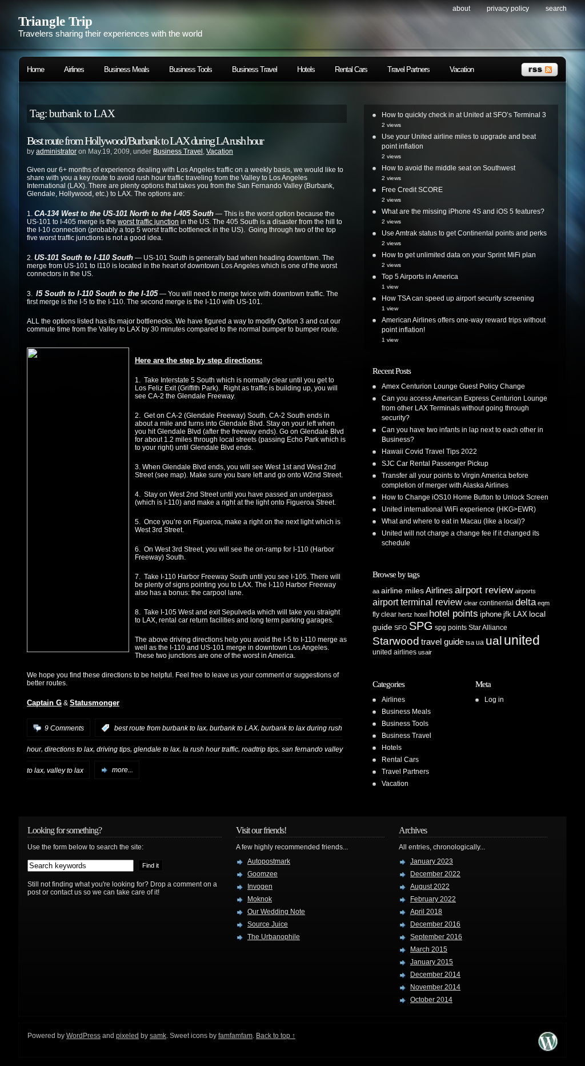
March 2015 (428, 949)
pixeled (127, 1036)
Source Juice (267, 924)
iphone (491, 614)
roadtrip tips (260, 749)
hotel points (453, 613)
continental (496, 603)
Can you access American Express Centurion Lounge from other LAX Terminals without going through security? (464, 408)
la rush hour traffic (210, 749)
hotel (420, 614)
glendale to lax (156, 749)
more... (122, 770)
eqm (544, 603)
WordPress (83, 1036)
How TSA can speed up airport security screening (458, 298)
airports (525, 591)
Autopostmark (268, 861)
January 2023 (431, 861)
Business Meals (126, 69)
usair (425, 652)
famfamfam (235, 1036)
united (522, 640)
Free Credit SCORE (412, 190)
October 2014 (431, 1000)
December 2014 (435, 975)
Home (35, 69)
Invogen (260, 887)
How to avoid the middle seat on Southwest (448, 168)
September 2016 (436, 937)
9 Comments (64, 728)
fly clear (384, 614)
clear (471, 603)
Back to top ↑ (275, 1036)
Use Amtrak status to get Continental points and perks (464, 233)
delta (525, 602)
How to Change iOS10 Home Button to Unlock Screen (465, 497)
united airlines (394, 652)
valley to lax (65, 770)
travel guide (442, 641)
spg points (451, 628)
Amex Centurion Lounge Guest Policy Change (453, 386)
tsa (470, 642)
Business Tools (190, 69)
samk (158, 1036)
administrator (56, 151)
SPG (421, 626)
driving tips (113, 749)
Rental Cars (351, 69)
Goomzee (262, 874)
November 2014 (435, 987)
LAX (520, 614)
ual (494, 640)
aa (375, 591)
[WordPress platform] (548, 1048)
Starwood (395, 641)
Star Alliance (487, 628)
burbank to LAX (234, 728)
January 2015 (431, 962)
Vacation (462, 69)
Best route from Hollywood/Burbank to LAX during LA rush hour (145, 140)
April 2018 (426, 912)
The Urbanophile (273, 937)
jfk (507, 614)
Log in (494, 700)
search (556, 9)
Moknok (259, 899)
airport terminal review (417, 602)
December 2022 (435, 874)
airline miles (402, 590)
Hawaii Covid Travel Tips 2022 (429, 452)
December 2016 (435, 924)
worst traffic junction (148, 222)
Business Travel (254, 69)
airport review (484, 590)
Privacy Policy (508, 9)
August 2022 (430, 887)
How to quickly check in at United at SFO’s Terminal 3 (464, 115)
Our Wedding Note (276, 912)
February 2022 (433, 899)
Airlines (74, 69)
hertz (405, 614)
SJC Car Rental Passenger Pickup (435, 464)
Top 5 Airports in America (420, 277)
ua (480, 642)
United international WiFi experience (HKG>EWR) (459, 509)
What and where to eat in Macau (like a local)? (453, 521)
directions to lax (69, 749)
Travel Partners (408, 69)
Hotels (306, 69)
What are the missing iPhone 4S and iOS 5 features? (463, 211)
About (461, 9)
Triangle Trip (55, 21)
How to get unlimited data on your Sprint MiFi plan (459, 255)
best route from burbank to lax (160, 728)
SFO (400, 627)
